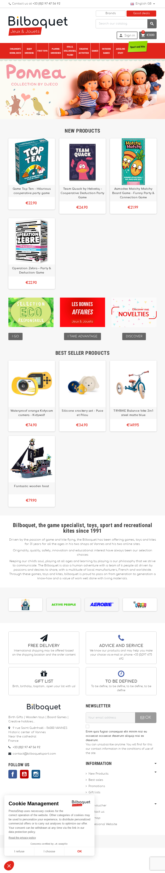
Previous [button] (8, 604)
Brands (110, 13)
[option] (25, 604)
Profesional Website (103, 824)
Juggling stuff (120, 51)
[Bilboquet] (38, 25)
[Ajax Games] (140, 604)
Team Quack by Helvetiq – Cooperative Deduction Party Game (82, 193)
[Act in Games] (26, 604)
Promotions (97, 786)
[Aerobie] (102, 604)
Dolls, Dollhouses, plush (70, 51)
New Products (98, 773)
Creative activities (84, 51)
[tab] (82, 131)
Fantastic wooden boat (31, 486)
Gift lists (94, 792)
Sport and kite (137, 47)
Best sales (96, 780)
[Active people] (64, 604)
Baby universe (29, 51)
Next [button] (157, 604)
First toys (42, 51)
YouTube (24, 774)
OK (147, 717)
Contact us (96, 811)
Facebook (12, 774)
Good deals (141, 13)
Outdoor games (106, 51)
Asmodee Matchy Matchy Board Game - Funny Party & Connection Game (133, 193)
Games (95, 51)
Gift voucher (98, 805)
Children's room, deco (15, 51)
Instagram (36, 774)
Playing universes (56, 51)
